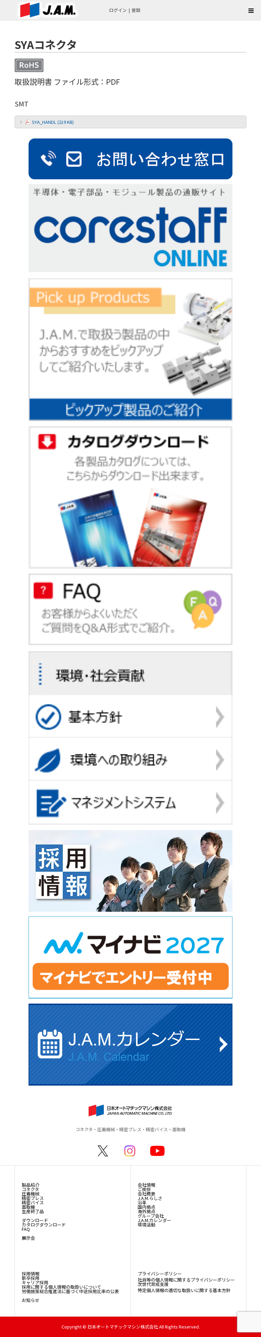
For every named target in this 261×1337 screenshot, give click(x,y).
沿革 (142, 1202)
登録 (136, 10)
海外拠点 (146, 1211)
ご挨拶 (144, 1189)
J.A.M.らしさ (150, 1198)
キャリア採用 (35, 1282)
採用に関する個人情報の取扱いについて (61, 1287)
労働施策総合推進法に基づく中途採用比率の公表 (70, 1291)
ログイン (118, 10)
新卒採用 (30, 1278)
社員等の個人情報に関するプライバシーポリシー (186, 1279)
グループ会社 (151, 1215)
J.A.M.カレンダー (154, 1220)
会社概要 (146, 1193)
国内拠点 (146, 1207)
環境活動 (146, 1224)
